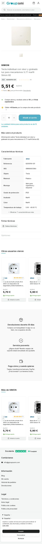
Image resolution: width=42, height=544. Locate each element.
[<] (3, 280)
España (7, 515)
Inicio (3, 19)
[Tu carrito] (33, 3)
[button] (25, 79)
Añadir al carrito (30, 118)
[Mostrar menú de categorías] (3, 3)
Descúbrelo (27, 90)
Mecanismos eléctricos (24, 19)
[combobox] (21, 10)
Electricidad (10, 19)
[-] (3, 118)
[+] (14, 118)
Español (7, 518)
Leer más (5, 525)
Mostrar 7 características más (22, 212)
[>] (39, 280)
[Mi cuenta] (38, 3)
